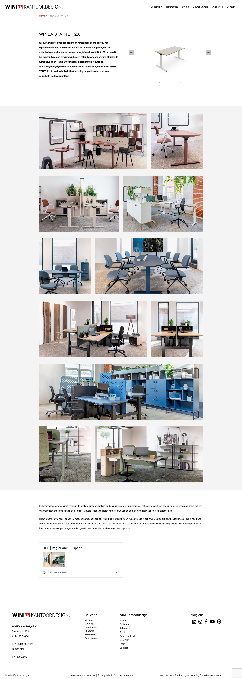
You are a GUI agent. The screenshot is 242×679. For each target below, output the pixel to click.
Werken (89, 620)
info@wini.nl (18, 648)
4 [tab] (172, 82)
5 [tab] (176, 82)
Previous (131, 52)
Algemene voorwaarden (83, 675)
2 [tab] (163, 82)
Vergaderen (91, 627)
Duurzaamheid (200, 6)
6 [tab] (180, 82)
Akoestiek (90, 630)
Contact (231, 6)
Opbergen (90, 623)
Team (122, 643)
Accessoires (91, 637)
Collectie (156, 6)
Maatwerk (90, 634)
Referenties (172, 6)
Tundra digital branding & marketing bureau (198, 675)
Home (42, 15)
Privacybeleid (105, 675)
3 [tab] (168, 82)
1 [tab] (159, 82)
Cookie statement (123, 675)
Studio (185, 6)
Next (208, 52)
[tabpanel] (170, 52)
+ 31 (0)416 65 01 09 (22, 644)
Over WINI (217, 6)
